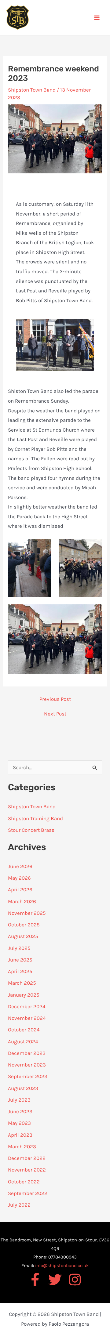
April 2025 (20, 971)
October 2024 (24, 1030)
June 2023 (20, 1111)
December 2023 (27, 1053)
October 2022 (24, 1182)
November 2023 (27, 1065)
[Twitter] (55, 1279)
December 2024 (27, 1006)
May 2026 (19, 878)
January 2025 (23, 995)
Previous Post (55, 699)
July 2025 (19, 948)
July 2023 (19, 1100)
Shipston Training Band (35, 818)
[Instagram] (75, 1279)
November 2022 (27, 1170)
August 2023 (23, 1088)
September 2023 (27, 1076)
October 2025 (24, 925)
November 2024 (27, 1018)
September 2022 (27, 1193)
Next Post (55, 713)
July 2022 (19, 1205)
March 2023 (22, 1146)
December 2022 (27, 1158)
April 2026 (20, 889)
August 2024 (23, 1041)
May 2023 (19, 1123)
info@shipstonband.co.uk (62, 1265)
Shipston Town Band (32, 90)
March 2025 (22, 983)
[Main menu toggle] (97, 18)
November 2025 (27, 913)
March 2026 (22, 901)
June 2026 (20, 866)
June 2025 (20, 960)
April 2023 (20, 1135)
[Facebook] (35, 1279)
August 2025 (23, 936)
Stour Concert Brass (31, 830)
